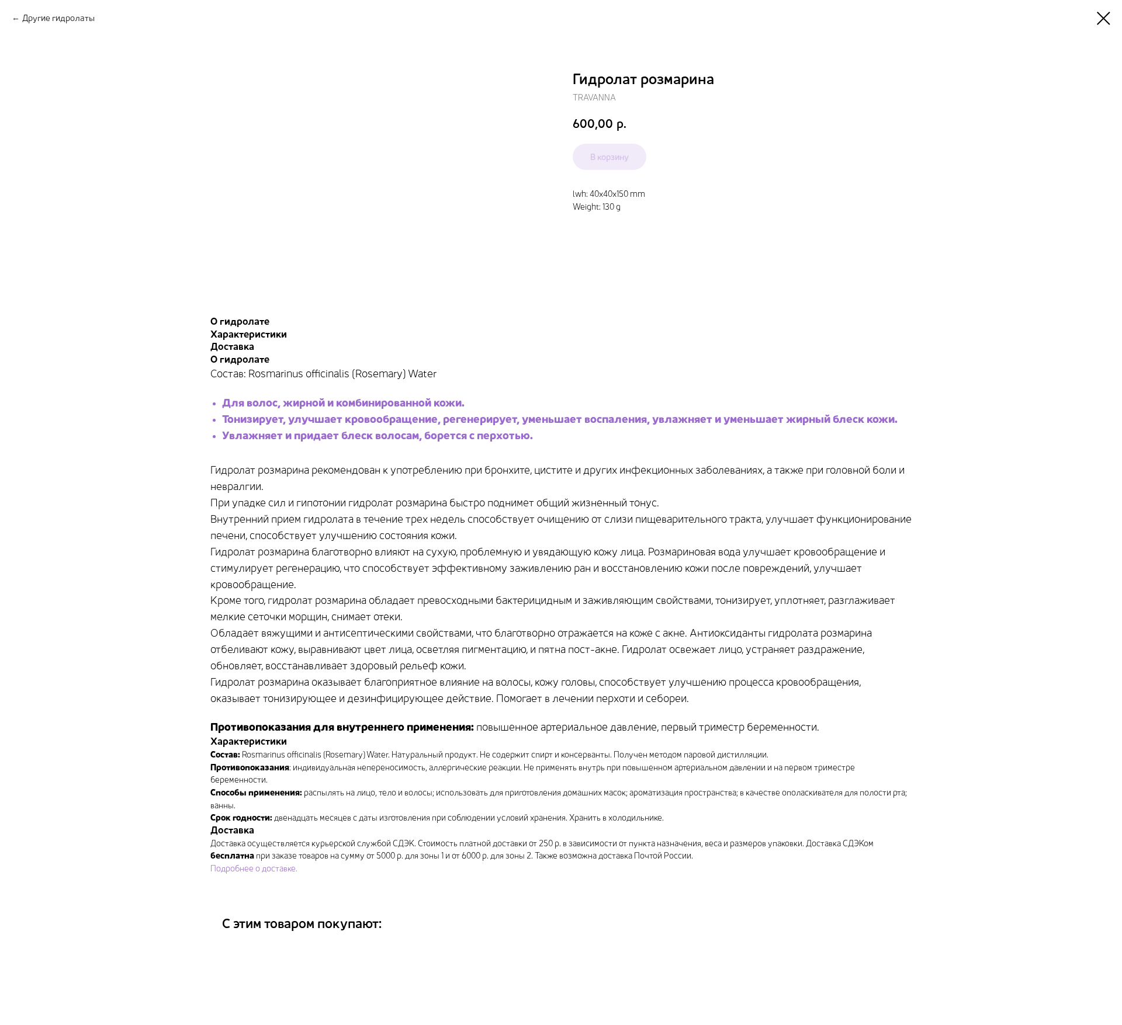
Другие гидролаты (58, 18)
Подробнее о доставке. (253, 868)
